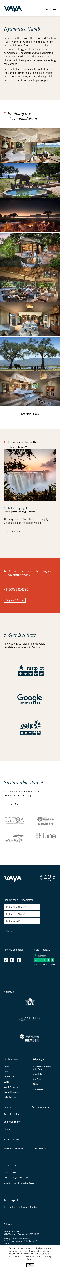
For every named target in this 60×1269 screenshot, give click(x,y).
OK (30, 1265)
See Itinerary (13, 531)
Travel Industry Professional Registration (22, 1207)
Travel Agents (11, 1200)
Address (8, 1224)
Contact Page (10, 1173)
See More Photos (30, 414)
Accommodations (41, 1107)
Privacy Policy (40, 1149)
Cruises (8, 1129)
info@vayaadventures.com (26, 1183)
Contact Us (10, 1165)
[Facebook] (19, 960)
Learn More (13, 804)
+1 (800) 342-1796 (16, 589)
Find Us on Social (13, 949)
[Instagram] (6, 960)
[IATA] (30, 1005)
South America (11, 1087)
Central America (11, 1092)
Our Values (38, 1089)
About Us (37, 1074)
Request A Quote (15, 600)
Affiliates (9, 992)
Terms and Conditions (14, 1149)
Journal (8, 1107)
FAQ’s (35, 1084)
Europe (7, 1082)
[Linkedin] (12, 960)
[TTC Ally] (30, 1021)
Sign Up (9, 931)
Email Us (8, 1183)
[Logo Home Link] (13, 9)
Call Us (7, 1178)
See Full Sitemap (11, 1139)
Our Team (37, 1079)
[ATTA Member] (30, 1042)
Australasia (9, 1077)
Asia (6, 1072)
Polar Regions (10, 1097)
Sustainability (11, 1114)
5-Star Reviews (42, 949)
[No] (56, 1248)
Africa (6, 1067)
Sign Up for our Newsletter (18, 900)
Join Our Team (12, 1121)
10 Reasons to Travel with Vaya (42, 1068)
